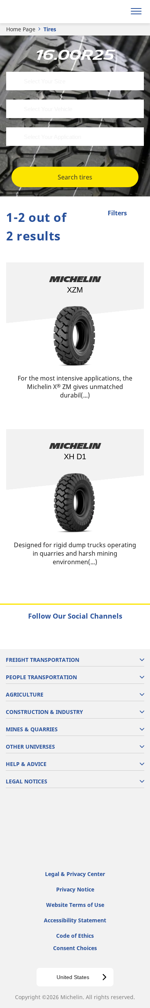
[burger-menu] (136, 11)
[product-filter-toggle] (138, 214)
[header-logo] (36, 11)
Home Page (20, 29)
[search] (118, 11)
